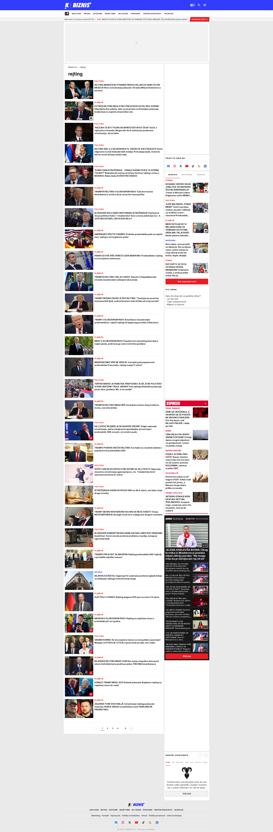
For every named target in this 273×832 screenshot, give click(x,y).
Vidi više (187, 793)
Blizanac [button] (180, 762)
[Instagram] (175, 166)
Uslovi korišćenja (174, 815)
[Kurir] (78, 5)
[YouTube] (187, 166)
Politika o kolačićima (131, 815)
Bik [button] (173, 762)
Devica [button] (198, 762)
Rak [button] (187, 762)
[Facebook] (169, 166)
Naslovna (72, 67)
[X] (181, 166)
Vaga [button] (205, 762)
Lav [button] (191, 762)
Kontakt (105, 815)
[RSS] (199, 166)
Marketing (95, 815)
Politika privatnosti (157, 815)
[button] (206, 755)
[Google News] (205, 166)
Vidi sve (187, 656)
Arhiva (144, 815)
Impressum (115, 815)
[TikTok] (193, 166)
